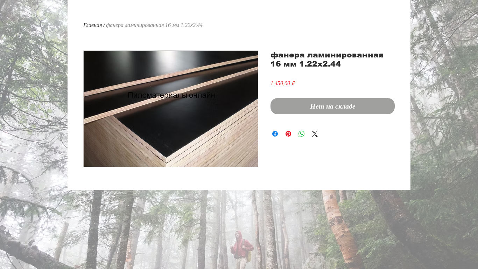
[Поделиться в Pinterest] (288, 134)
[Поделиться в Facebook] (275, 134)
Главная (92, 25)
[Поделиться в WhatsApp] (301, 134)
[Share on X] (315, 134)
